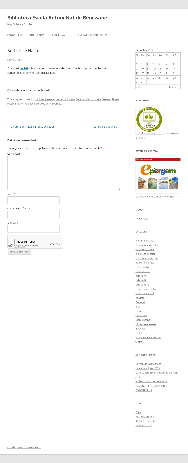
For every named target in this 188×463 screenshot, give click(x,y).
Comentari (13, 153)
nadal (138, 333)
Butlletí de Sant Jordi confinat (151, 381)
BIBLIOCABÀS (37, 34)
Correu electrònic (18, 208)
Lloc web (12, 222)
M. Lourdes (55, 103)
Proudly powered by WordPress (24, 447)
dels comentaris (146, 421)
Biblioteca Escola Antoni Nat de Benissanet (58, 17)
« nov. (139, 87)
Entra (138, 412)
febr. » (172, 87)
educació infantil (144, 293)
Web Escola (141, 218)
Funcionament (61, 34)
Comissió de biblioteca (88, 99)
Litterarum (141, 315)
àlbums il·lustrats (144, 240)
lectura (139, 311)
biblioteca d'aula (144, 249)
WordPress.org (143, 425)
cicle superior (142, 284)
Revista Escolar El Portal (92, 34)
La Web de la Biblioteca (148, 363)
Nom (11, 194)
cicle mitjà (140, 280)
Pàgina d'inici (15, 34)
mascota (140, 328)
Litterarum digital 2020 (147, 368)
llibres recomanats (145, 324)
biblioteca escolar (45, 99)
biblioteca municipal (146, 258)
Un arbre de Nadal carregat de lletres (31, 126)
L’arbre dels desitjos (106, 126)
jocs (137, 306)
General (106, 99)
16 (137, 73)
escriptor (140, 297)
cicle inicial (141, 275)
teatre (138, 341)
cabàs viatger (143, 267)
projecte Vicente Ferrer (148, 337)
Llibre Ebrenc (142, 319)
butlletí (24, 68)
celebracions (142, 271)
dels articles (144, 416)
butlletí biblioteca (65, 99)
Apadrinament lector (146, 245)
